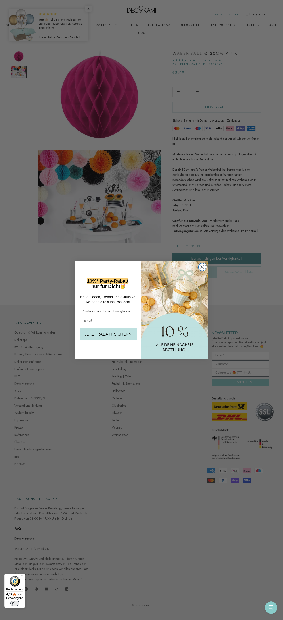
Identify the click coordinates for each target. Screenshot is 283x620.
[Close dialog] (202, 267)
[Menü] (22, 576)
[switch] (14, 603)
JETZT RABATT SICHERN (108, 334)
